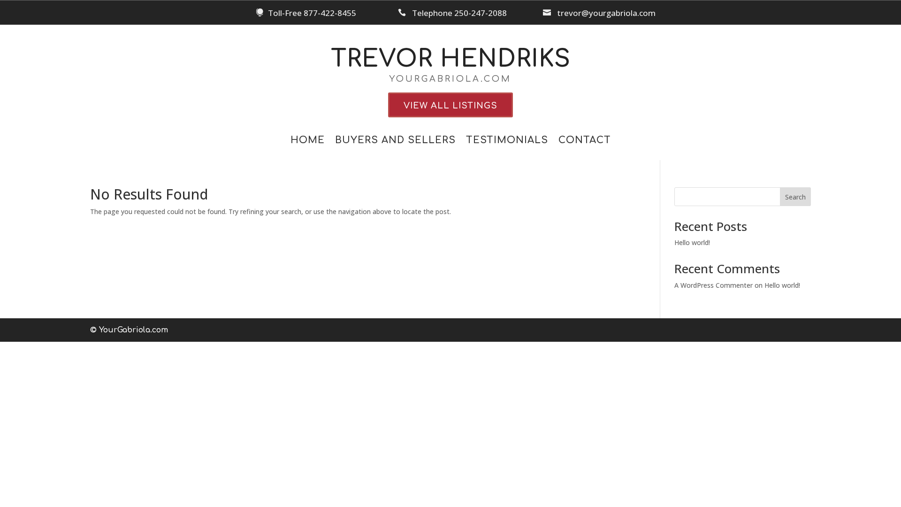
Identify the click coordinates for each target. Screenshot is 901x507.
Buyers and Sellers (395, 141)
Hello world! (692, 242)
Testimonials (507, 141)
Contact (584, 141)
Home (307, 141)
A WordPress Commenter (713, 285)
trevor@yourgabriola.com (606, 13)
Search (795, 196)
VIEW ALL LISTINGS (450, 105)
